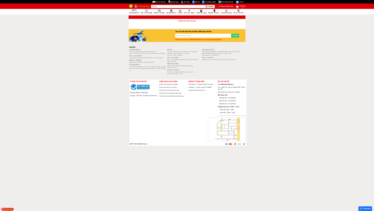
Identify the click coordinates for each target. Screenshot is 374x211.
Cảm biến (136, 62)
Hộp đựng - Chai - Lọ (207, 59)
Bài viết (197, 2)
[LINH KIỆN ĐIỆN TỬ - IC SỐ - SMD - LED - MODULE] (131, 6)
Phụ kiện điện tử (171, 12)
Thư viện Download (227, 2)
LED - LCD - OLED (172, 59)
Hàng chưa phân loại (229, 59)
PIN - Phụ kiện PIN (192, 59)
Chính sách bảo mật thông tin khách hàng (172, 96)
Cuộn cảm (152, 51)
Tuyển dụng (174, 2)
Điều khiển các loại (227, 51)
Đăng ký (223, 6)
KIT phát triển (149, 62)
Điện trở (131, 51)
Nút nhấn (136, 66)
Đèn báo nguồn (182, 59)
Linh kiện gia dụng (226, 12)
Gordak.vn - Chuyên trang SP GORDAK (200, 87)
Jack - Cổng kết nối (192, 51)
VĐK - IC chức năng (146, 12)
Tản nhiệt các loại (147, 68)
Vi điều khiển (146, 58)
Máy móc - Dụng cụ (213, 12)
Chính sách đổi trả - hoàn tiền (168, 87)
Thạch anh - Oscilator (147, 53)
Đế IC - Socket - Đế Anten (159, 68)
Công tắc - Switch (160, 66)
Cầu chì (131, 66)
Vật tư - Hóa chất (238, 12)
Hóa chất (220, 59)
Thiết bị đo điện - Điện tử (173, 65)
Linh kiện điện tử (134, 12)
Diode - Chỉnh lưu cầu (135, 53)
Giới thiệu (187, 2)
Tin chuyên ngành (210, 2)
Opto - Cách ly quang (156, 58)
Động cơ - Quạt (217, 51)
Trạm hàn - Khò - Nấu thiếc (174, 72)
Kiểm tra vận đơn (160, 2)
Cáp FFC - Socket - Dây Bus (174, 55)
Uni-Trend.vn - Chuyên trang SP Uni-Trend (201, 84)
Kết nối (180, 12)
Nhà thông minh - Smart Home (210, 55)
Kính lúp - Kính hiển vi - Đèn (174, 73)
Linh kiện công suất (159, 53)
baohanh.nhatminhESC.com (197, 90)
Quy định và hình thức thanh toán (169, 90)
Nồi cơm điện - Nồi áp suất (223, 53)
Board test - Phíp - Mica (135, 68)
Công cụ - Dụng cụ (187, 72)
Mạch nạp (142, 62)
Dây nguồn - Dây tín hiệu (173, 53)
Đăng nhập (230, 6)
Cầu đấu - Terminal (172, 51)
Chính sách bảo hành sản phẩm (169, 84)
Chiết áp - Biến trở (144, 51)
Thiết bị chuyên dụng (186, 65)
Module (131, 62)
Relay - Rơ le (143, 66)
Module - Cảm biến (159, 12)
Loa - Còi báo (151, 66)
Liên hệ (241, 2)
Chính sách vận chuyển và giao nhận (170, 93)
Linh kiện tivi (236, 51)
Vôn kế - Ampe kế (171, 67)
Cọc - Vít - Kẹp (185, 53)
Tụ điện (136, 51)
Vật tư (215, 59)
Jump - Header (182, 51)
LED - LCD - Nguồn (189, 12)
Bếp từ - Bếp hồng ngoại (208, 53)
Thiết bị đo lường (201, 12)
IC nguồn (131, 58)
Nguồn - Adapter (171, 61)
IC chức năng (138, 58)
